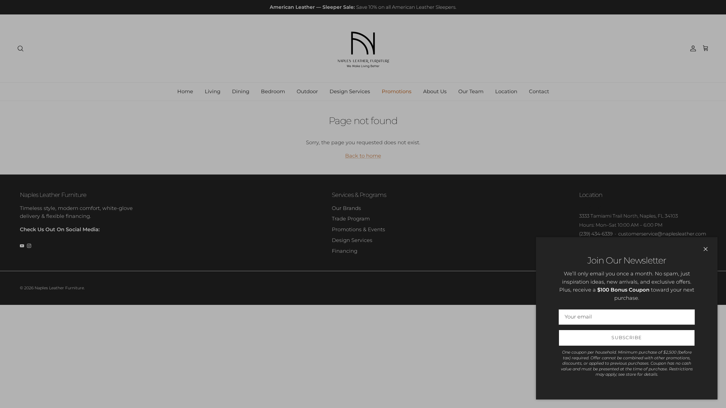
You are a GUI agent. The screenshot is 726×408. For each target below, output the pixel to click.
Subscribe (626, 337)
